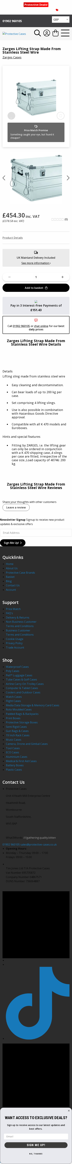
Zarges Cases (12, 57)
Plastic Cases (14, 769)
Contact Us (13, 585)
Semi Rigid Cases (16, 727)
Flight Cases (13, 701)
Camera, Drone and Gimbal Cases (27, 744)
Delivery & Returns (17, 617)
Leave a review (16, 507)
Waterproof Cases (17, 667)
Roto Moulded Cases (19, 709)
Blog (9, 581)
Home (9, 564)
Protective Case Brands (20, 572)
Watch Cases (14, 697)
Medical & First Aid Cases (21, 761)
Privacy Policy (14, 643)
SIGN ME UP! (36, 1145)
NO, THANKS (36, 1154)
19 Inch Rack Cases (17, 735)
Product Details (13, 238)
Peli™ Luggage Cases (19, 675)
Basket (10, 577)
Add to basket (34, 288)
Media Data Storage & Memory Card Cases (32, 705)
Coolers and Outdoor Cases (23, 692)
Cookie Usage (14, 639)
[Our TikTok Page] (37, 1038)
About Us (12, 568)
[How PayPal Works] (36, 301)
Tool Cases (13, 748)
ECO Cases (12, 752)
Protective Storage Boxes (22, 722)
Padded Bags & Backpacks (22, 714)
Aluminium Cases (16, 757)
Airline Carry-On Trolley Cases (25, 684)
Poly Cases (12, 671)
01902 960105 (12, 21)
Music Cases (13, 739)
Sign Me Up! (11, 543)
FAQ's (9, 613)
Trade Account (15, 647)
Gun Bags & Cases (17, 731)
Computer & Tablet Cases (22, 688)
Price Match (13, 609)
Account (11, 590)
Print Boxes (13, 718)
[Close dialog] (69, 1110)
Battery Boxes (15, 765)
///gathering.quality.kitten (39, 837)
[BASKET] (55, 34)
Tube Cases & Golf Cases (21, 679)
